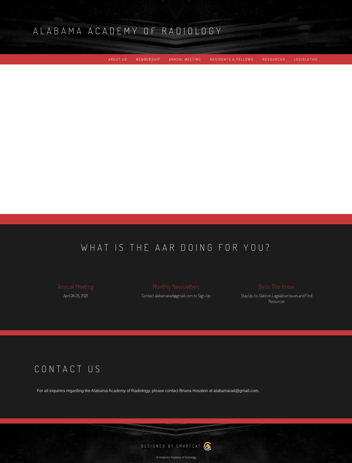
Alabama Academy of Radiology (128, 31)
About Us (117, 59)
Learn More (215, 147)
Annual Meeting (185, 59)
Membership (148, 59)
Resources (274, 59)
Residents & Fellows (232, 59)
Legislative (306, 59)
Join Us (137, 147)
